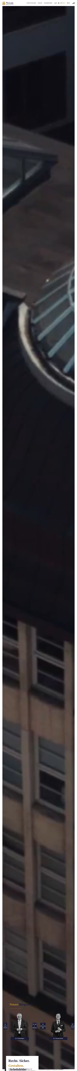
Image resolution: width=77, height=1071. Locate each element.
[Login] (58, 3)
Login (55, 3)
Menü (68, 3)
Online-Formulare (31, 3)
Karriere (40, 3)
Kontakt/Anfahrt (48, 3)
